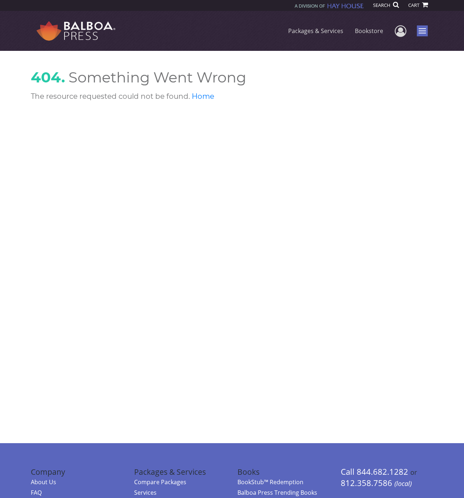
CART (414, 5)
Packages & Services (315, 31)
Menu (425, 31)
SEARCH (382, 5)
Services (145, 493)
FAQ (36, 493)
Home (203, 96)
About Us (43, 482)
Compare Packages (160, 482)
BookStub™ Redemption (270, 482)
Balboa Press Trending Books (277, 493)
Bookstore (369, 31)
